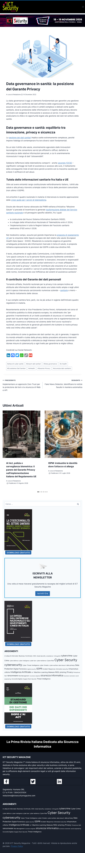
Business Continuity (25, 656)
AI (5, 656)
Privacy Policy (17, 846)
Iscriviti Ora (42, 593)
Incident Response (49, 669)
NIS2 (57, 672)
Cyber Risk (50, 660)
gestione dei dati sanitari (20, 138)
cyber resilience (41, 660)
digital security (31, 669)
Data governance (50, 364)
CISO (34, 656)
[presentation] (21, 434)
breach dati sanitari (33, 364)
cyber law (33, 660)
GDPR (39, 668)
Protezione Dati (76, 825)
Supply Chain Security (29, 679)
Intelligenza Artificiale (21, 672)
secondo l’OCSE (65, 163)
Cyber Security (65, 660)
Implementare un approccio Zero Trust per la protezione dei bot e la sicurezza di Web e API (22, 385)
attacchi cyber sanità (15, 364)
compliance (49, 656)
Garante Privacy (44, 368)
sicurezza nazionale (69, 676)
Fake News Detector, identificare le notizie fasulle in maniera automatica (63, 383)
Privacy (70, 672)
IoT (33, 672)
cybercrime (66, 655)
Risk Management (23, 676)
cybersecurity (13, 664)
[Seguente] (79, 450)
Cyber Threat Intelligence (31, 665)
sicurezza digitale (35, 676)
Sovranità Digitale (17, 679)
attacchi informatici (12, 656)
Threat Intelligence (43, 679)
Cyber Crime (76, 809)
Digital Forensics (20, 669)
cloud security (41, 656)
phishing (63, 672)
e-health (63, 364)
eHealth (31, 368)
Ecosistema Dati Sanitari (16, 368)
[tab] (38, 491)
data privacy (70, 665)
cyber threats (44, 665)
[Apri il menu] (83, 6)
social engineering (76, 828)
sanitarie (64, 290)
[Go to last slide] (6, 450)
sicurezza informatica (52, 675)
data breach (62, 665)
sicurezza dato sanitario (62, 368)
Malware (51, 672)
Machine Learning (41, 672)
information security (62, 669)
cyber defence (14, 660)
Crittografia (57, 656)
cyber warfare (53, 665)
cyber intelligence (24, 660)
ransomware (12, 675)
